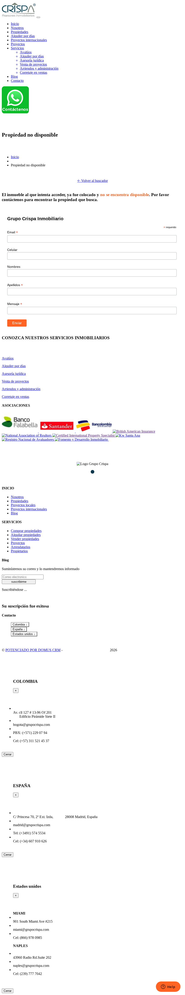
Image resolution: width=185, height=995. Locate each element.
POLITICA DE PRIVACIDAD (86, 650)
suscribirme (18, 581)
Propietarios (19, 551)
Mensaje (14, 304)
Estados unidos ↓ (24, 634)
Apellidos (15, 285)
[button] (84, 472)
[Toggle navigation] (38, 17)
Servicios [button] (17, 48)
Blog (14, 76)
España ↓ (19, 629)
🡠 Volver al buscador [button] (92, 181)
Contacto (17, 81)
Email (12, 232)
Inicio (15, 24)
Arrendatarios (20, 547)
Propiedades (19, 32)
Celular (12, 250)
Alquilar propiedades (26, 535)
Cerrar (8, 754)
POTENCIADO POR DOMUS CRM (32, 650)
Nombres (13, 266)
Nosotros (17, 28)
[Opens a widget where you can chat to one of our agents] (168, 987)
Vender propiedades (25, 539)
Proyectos (18, 44)
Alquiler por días (23, 36)
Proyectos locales (23, 505)
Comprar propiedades (26, 531)
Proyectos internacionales (29, 40)
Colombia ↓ (20, 624)
